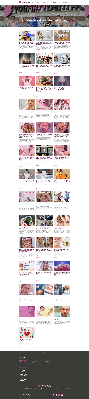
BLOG (60, 2)
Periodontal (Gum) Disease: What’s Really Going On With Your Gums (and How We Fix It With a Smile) (61, 88)
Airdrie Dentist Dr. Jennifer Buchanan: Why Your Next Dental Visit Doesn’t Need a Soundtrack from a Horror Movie (62, 136)
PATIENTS (55, 2)
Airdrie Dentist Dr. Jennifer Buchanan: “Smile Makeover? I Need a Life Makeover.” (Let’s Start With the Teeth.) (27, 136)
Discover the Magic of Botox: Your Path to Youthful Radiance (43, 228)
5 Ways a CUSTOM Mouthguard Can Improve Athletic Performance (61, 158)
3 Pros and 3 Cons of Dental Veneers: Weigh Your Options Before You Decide (62, 273)
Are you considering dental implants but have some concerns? (61, 250)
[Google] (53, 395)
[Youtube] (62, 395)
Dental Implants (54, 390)
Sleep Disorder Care (40, 390)
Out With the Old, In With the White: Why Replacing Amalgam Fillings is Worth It (62, 112)
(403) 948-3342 (23, 367)
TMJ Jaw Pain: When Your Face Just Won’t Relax (44, 135)
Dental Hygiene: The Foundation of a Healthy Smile (62, 66)
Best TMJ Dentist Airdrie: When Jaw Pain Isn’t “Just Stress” (26, 88)
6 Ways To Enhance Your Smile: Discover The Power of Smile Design (44, 250)
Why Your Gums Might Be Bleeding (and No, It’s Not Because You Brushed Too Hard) (26, 112)
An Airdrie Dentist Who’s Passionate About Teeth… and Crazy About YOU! (26, 43)
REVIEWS (44, 2)
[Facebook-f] (56, 395)
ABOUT (38, 2)
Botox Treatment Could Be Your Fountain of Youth (61, 228)
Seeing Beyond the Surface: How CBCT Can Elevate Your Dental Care (44, 158)
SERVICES (48, 2)
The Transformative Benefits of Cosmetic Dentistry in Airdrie (43, 203)
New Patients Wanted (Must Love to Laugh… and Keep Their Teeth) (44, 66)
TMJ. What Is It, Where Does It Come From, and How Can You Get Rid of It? (62, 181)
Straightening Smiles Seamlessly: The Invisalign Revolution (27, 228)
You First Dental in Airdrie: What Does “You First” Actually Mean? (62, 43)
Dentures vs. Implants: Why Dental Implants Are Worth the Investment (26, 181)
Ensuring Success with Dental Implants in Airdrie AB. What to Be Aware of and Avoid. (61, 203)
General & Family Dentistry (51, 388)
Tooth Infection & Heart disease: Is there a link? (26, 340)
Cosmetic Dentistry (61, 388)
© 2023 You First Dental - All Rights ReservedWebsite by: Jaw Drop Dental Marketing (25, 395)
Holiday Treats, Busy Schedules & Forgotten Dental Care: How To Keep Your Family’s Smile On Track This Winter (44, 89)
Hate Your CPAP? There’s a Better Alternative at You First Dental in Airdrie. (26, 158)
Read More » (20, 50)
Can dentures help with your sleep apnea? (43, 319)
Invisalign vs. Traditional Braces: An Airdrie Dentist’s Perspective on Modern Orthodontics (26, 250)
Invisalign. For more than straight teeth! (43, 273)
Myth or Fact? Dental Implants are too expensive (61, 296)
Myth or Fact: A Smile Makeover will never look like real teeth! (44, 296)
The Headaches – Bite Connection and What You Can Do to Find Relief (27, 319)
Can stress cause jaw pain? (24, 295)
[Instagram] (59, 395)
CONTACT (65, 2)
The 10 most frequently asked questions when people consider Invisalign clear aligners (26, 273)
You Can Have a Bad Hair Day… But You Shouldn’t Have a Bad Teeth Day (26, 66)
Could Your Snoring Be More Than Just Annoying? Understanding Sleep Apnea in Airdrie (44, 43)
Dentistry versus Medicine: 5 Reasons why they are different (62, 319)
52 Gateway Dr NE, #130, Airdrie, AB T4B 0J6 (23, 362)
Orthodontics (48, 390)
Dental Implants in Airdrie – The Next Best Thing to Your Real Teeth (44, 112)
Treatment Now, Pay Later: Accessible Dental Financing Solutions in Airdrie (44, 181)
